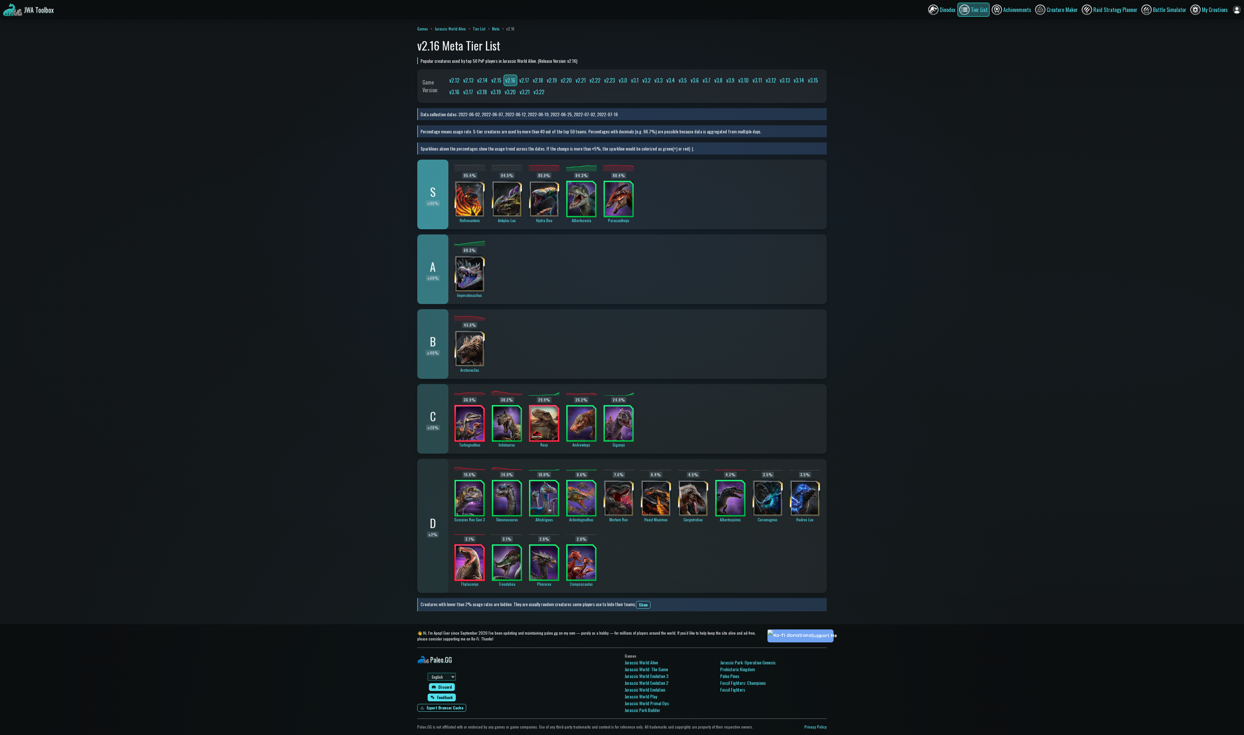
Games (422, 28)
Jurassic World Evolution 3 (646, 676)
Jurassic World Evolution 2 (646, 682)
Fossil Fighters (732, 689)
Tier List (479, 28)
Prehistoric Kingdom (737, 669)
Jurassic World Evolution (645, 689)
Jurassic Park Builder (642, 710)
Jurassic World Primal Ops (647, 703)
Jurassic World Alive (450, 28)
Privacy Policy (815, 726)
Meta (496, 28)
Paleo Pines (729, 676)
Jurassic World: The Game (646, 669)
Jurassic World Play (641, 696)
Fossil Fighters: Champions (743, 682)
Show (643, 604)
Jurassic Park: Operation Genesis (748, 662)
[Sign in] (1236, 9)
